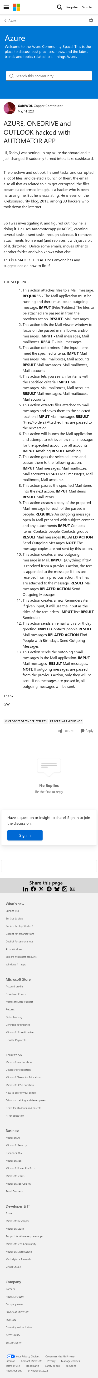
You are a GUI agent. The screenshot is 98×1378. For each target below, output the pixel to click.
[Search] (60, 7)
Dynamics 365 (14, 1153)
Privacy (51, 1361)
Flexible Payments (16, 1040)
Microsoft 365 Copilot (18, 1183)
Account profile (14, 986)
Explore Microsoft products (21, 956)
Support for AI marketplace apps (24, 1236)
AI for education (15, 1115)
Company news (14, 1304)
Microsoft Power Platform (20, 1168)
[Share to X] (41, 888)
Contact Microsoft (31, 1361)
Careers (10, 1289)
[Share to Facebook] (33, 888)
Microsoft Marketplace (19, 1251)
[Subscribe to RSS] (64, 888)
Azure (12, 20)
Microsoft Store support (19, 1001)
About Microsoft (15, 1296)
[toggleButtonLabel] (91, 20)
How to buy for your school (21, 1092)
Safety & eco (52, 1365)
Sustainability (13, 1342)
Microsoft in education (19, 1062)
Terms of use (13, 1365)
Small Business (14, 1191)
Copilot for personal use (19, 941)
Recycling (70, 1365)
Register (72, 7)
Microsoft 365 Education (20, 1085)
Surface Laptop (14, 918)
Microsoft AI (13, 1137)
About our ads (14, 1370)
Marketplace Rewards (18, 1259)
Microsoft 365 (14, 1160)
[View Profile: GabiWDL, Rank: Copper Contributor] (9, 108)
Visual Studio (13, 1267)
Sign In (87, 7)
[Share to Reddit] (49, 888)
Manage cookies (70, 1361)
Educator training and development (26, 1100)
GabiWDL (25, 105)
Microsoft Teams (15, 1176)
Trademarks (32, 1365)
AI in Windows (14, 949)
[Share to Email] (72, 888)
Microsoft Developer (17, 1221)
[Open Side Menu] (6, 7)
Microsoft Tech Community (21, 1244)
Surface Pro (12, 911)
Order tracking (14, 1017)
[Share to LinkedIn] (25, 888)
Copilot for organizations (20, 933)
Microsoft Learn (15, 1228)
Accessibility (13, 1335)
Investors (11, 1319)
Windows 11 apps (16, 964)
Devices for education (18, 1069)
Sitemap (10, 1361)
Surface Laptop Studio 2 (19, 926)
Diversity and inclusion (19, 1327)
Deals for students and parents (23, 1108)
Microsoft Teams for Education (23, 1077)
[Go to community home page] (16, 7)
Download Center (16, 994)
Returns (10, 1009)
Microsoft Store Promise (20, 1032)
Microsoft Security (16, 1145)
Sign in (25, 835)
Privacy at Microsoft (17, 1312)
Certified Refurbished (18, 1024)
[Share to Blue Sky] (56, 888)
